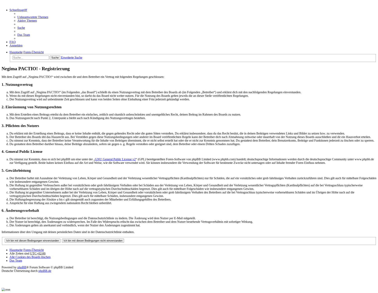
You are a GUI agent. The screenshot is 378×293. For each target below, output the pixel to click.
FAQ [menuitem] (12, 42)
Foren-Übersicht (33, 250)
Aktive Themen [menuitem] (27, 20)
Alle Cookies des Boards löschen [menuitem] (30, 257)
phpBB (21, 267)
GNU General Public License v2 (115, 159)
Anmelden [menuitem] (15, 45)
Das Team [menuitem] (23, 34)
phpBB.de (44, 270)
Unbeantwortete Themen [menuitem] (32, 17)
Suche (55, 57)
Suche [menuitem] (21, 27)
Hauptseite (16, 250)
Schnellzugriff (18, 10)
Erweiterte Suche (71, 57)
